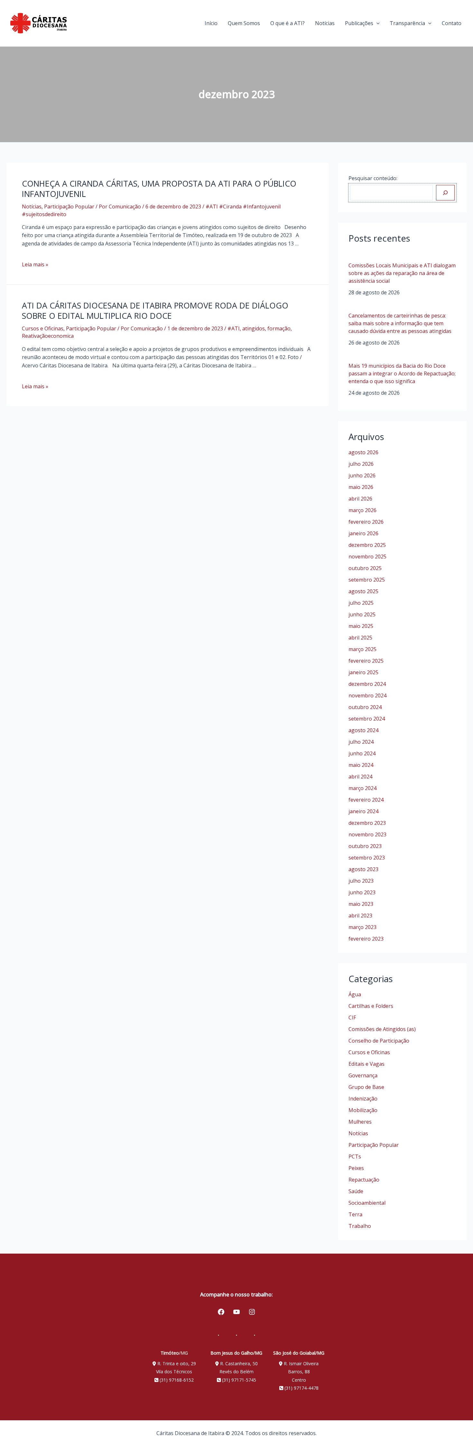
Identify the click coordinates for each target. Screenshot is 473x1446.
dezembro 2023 (367, 822)
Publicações (359, 23)
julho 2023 (361, 880)
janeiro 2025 (363, 672)
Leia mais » (35, 264)
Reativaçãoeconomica (48, 335)
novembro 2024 (367, 695)
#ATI (233, 328)
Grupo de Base (366, 1087)
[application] (376, 23)
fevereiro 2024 (366, 799)
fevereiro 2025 (366, 660)
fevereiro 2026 (366, 521)
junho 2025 (362, 614)
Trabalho (359, 1226)
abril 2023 (360, 915)
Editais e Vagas (366, 1063)
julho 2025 (361, 602)
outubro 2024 (365, 707)
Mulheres (360, 1121)
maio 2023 (360, 903)
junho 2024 (362, 753)
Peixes (356, 1168)
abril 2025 (360, 637)
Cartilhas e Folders (370, 1005)
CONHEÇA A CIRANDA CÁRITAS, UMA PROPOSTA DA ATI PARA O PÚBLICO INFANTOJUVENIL (159, 188)
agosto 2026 (363, 452)
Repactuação (363, 1179)
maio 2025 (360, 626)
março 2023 (362, 927)
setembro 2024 (366, 718)
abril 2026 (360, 498)
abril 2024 (360, 776)
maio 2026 (360, 487)
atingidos (253, 328)
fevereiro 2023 (366, 938)
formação (279, 328)
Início (211, 23)
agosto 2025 (363, 591)
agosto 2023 (363, 869)
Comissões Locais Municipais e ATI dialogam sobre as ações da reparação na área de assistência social (402, 273)
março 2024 (362, 788)
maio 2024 (360, 765)
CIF (352, 1017)
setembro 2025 (366, 579)
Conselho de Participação (378, 1040)
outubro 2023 (365, 846)
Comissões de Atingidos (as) (382, 1029)
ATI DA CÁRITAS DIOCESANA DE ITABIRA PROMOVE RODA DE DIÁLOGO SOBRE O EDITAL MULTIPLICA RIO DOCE (155, 310)
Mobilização (362, 1110)
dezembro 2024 (367, 683)
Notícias (325, 23)
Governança (362, 1075)
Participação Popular (69, 206)
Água (354, 994)
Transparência (407, 23)
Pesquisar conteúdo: (372, 178)
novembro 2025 (367, 556)
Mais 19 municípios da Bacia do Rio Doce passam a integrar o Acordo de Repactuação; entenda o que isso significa (402, 373)
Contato (451, 23)
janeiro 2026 (363, 533)
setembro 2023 (366, 857)
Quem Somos (244, 23)
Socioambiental (366, 1202)
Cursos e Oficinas (42, 328)
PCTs (354, 1156)
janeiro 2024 (363, 811)
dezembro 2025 (367, 544)
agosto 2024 (363, 730)
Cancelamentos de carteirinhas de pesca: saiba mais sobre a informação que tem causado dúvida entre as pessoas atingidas (399, 323)
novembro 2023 (367, 834)
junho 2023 (362, 892)
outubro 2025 (365, 568)
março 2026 (362, 510)
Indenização (362, 1098)
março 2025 (362, 649)
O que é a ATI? (287, 23)
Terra (355, 1214)
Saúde (355, 1191)
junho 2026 (362, 475)
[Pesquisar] (445, 192)
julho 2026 (361, 463)
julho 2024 (361, 741)
